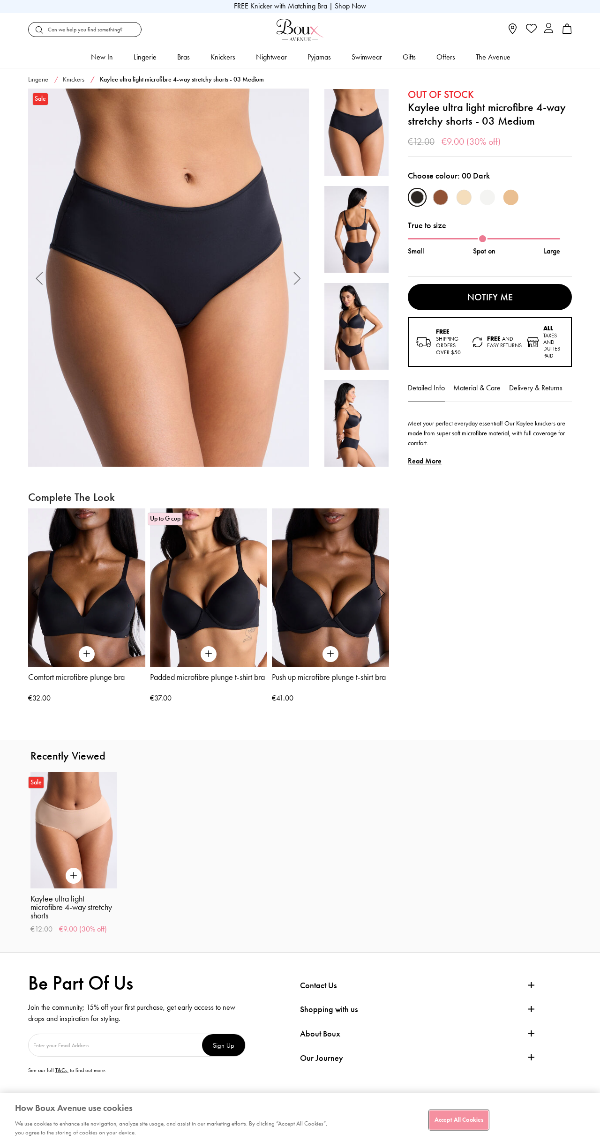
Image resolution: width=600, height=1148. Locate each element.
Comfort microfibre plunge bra (76, 677)
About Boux (320, 1034)
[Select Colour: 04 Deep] (440, 197)
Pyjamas (319, 56)
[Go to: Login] (548, 29)
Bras (183, 56)
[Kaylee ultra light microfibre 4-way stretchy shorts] (168, 278)
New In (102, 56)
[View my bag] (567, 32)
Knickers (222, 56)
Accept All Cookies (459, 1119)
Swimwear (367, 56)
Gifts (409, 56)
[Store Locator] (513, 32)
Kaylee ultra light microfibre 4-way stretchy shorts (71, 907)
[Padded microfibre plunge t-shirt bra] (208, 587)
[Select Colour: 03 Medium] (511, 197)
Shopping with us (329, 1009)
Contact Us (318, 985)
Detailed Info (426, 387)
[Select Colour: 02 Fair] (464, 197)
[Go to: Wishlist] (530, 29)
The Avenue (493, 56)
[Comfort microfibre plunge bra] (86, 587)
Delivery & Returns (535, 387)
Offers (445, 56)
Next (297, 277)
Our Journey (321, 1058)
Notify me (490, 297)
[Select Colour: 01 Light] (487, 197)
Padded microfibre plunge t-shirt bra (207, 677)
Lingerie (145, 56)
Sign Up (223, 1045)
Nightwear (271, 56)
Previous (39, 277)
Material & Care (477, 387)
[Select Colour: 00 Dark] (417, 197)
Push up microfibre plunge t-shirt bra (329, 677)
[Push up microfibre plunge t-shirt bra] (330, 587)
